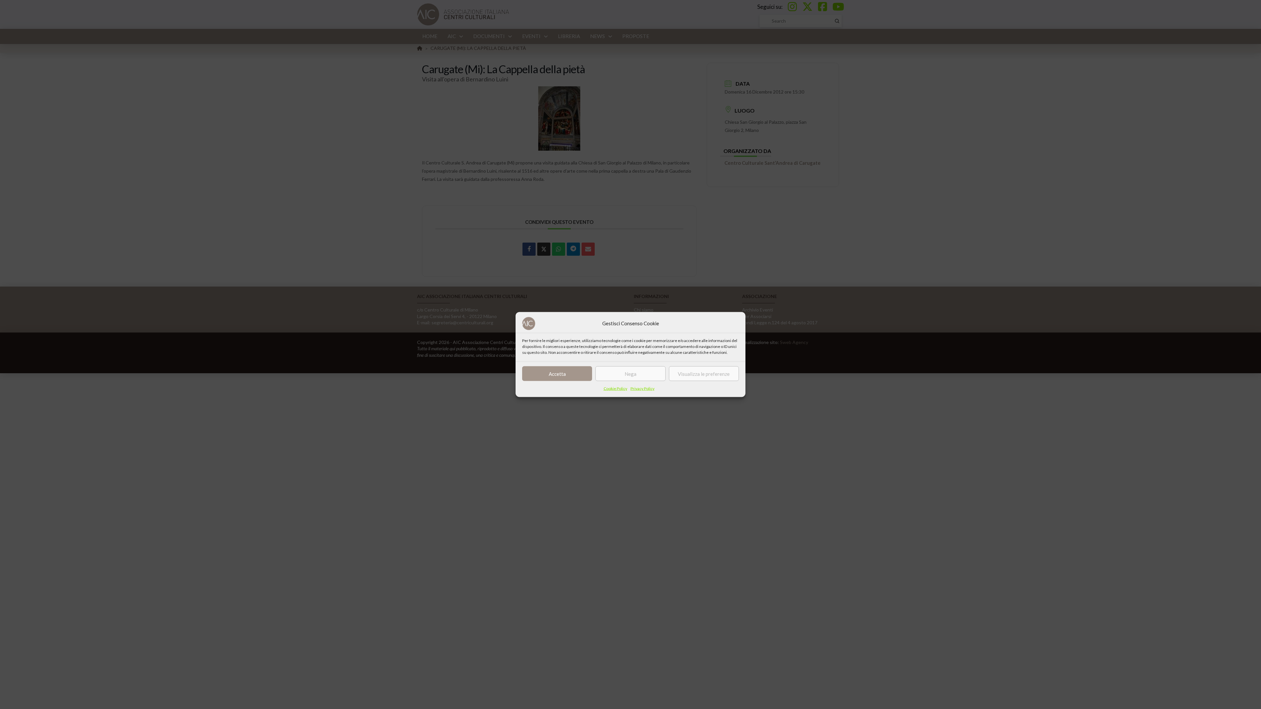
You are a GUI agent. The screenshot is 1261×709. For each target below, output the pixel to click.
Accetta (557, 373)
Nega (630, 373)
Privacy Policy (642, 388)
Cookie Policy (615, 388)
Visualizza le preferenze (704, 373)
